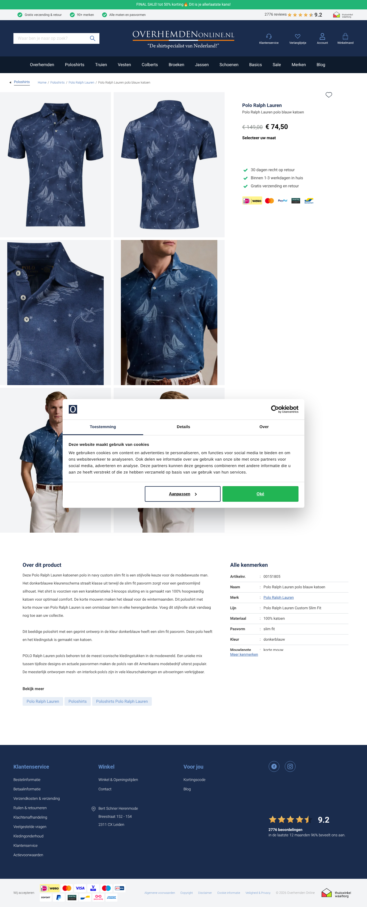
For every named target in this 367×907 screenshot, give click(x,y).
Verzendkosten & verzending (36, 799)
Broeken (176, 64)
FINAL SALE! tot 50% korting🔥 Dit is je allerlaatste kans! (183, 5)
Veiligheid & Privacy (258, 893)
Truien (101, 64)
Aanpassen (179, 494)
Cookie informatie (228, 893)
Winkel (106, 766)
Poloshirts (74, 64)
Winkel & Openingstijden (118, 780)
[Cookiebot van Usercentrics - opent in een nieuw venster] (274, 409)
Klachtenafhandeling (30, 817)
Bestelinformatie (27, 780)
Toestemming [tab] (103, 427)
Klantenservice (31, 766)
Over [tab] (264, 427)
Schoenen (229, 64)
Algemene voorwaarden (160, 893)
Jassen (202, 64)
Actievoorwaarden (28, 855)
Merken (299, 64)
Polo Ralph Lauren (81, 82)
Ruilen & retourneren (30, 808)
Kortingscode (195, 780)
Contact (104, 789)
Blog (321, 64)
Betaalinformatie (27, 789)
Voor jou (193, 766)
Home (42, 82)
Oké (260, 494)
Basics (255, 64)
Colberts (150, 64)
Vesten (124, 64)
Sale (277, 64)
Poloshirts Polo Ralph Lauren (122, 701)
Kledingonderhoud (28, 836)
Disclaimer (205, 893)
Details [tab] (183, 427)
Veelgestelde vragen (29, 827)
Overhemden (42, 64)
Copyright (186, 893)
